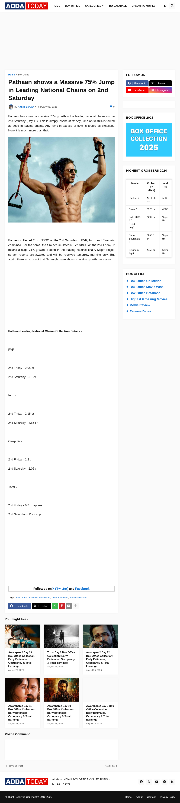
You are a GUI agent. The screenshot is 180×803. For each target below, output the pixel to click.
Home (11, 74)
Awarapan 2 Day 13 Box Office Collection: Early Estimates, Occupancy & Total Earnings (21, 659)
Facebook (82, 588)
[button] (165, 6)
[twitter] (149, 782)
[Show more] (76, 606)
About (139, 796)
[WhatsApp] (55, 606)
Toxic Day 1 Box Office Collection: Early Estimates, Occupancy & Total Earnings (61, 657)
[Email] (69, 606)
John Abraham (60, 597)
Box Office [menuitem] (72, 5)
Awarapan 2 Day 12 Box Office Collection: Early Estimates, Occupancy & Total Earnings (99, 659)
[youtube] (157, 782)
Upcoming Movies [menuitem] (143, 5)
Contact (151, 796)
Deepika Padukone (39, 597)
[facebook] (141, 782)
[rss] (172, 782)
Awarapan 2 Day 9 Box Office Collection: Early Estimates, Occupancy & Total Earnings (100, 712)
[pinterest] (165, 782)
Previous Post (15, 765)
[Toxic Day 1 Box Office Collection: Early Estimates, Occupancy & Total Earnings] (61, 636)
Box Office (23, 74)
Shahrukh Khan (78, 597)
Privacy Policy (167, 796)
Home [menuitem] (56, 5)
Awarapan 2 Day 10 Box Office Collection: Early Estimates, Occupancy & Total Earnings (60, 712)
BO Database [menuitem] (118, 5)
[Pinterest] (62, 606)
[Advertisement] (90, 40)
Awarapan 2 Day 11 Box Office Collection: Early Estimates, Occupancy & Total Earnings (21, 712)
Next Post (110, 765)
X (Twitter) (60, 588)
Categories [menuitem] (93, 5)
